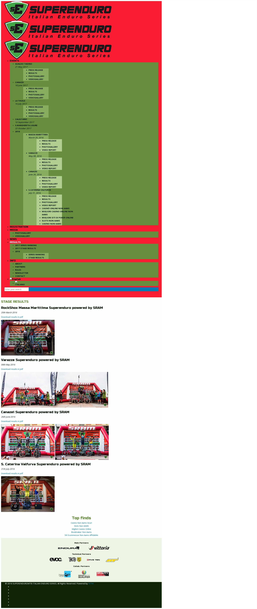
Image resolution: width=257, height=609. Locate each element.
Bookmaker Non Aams (81, 532)
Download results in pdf (12, 317)
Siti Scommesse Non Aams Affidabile (81, 535)
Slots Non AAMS (51, 220)
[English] (15, 279)
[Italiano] (20, 283)
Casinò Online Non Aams (55, 208)
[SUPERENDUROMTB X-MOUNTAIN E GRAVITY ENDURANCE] (58, 30)
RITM (90, 583)
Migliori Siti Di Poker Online (57, 217)
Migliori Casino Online (81, 529)
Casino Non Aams (51, 223)
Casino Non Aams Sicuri (81, 522)
